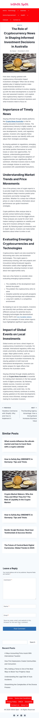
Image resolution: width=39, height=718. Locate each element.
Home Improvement (9, 15)
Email (6, 615)
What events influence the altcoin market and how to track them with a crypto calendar (19, 444)
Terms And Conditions (23, 698)
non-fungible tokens (24, 317)
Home (5, 10)
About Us (24, 705)
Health (23, 15)
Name (6, 606)
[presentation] (19, 481)
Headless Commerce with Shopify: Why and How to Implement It (9, 413)
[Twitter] (17, 715)
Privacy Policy (12, 702)
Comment (8, 580)
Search (32, 642)
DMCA (20, 702)
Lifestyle (5, 20)
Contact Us (16, 20)
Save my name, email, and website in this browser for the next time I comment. (17, 621)
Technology (11, 10)
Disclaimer (28, 702)
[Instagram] (21, 715)
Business (23, 10)
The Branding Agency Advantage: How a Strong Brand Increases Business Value (29, 414)
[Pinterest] (24, 715)
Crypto (19, 25)
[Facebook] (14, 715)
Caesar (14, 51)
